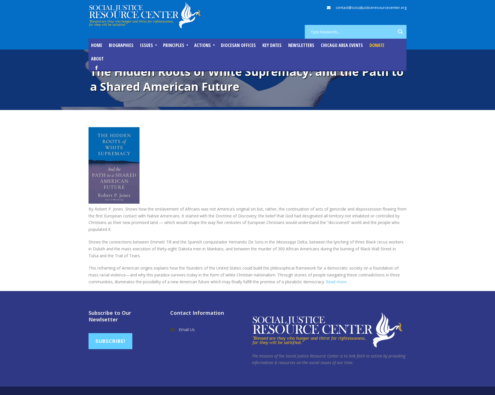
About (97, 59)
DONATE (377, 45)
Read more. (336, 281)
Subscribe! (110, 341)
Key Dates (272, 45)
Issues (146, 45)
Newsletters (301, 45)
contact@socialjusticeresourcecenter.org (371, 7)
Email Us (187, 329)
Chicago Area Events (342, 45)
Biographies (121, 45)
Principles (173, 45)
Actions (202, 45)
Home (96, 45)
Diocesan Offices (238, 45)
